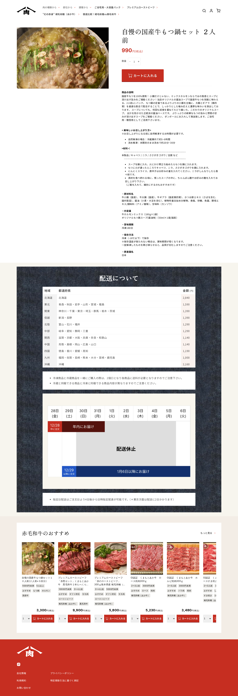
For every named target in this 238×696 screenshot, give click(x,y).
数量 (124, 60)
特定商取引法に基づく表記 (64, 680)
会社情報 (21, 673)
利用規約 (21, 680)
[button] (51, 7)
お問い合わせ (24, 687)
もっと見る (206, 533)
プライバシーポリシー (62, 673)
